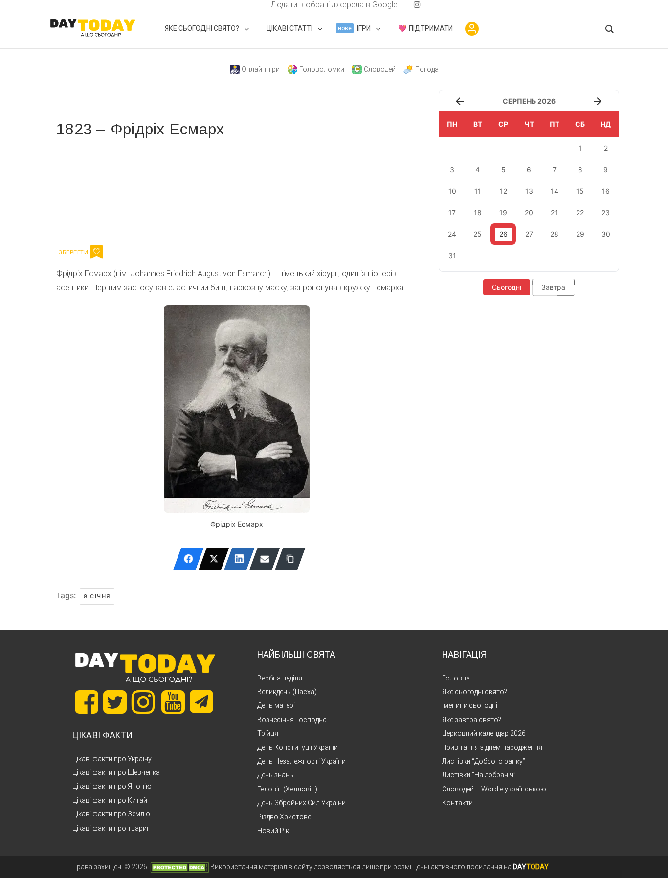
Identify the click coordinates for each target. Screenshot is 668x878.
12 (503, 191)
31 (452, 255)
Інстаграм (160, 189)
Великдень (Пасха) (287, 692)
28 (554, 234)
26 (503, 234)
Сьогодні (506, 287)
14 (554, 191)
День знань (275, 775)
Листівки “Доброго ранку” (483, 761)
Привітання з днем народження (492, 747)
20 (529, 212)
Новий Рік (273, 830)
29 (580, 234)
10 (452, 191)
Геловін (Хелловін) (287, 789)
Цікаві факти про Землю (111, 814)
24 (452, 234)
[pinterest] (401, 4)
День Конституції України (297, 747)
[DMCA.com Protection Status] (179, 867)
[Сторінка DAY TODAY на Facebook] (86, 702)
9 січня (97, 596)
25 (477, 234)
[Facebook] (188, 559)
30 (605, 234)
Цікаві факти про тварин (111, 828)
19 (503, 212)
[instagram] (417, 4)
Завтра (553, 287)
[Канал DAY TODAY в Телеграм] (201, 702)
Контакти (457, 803)
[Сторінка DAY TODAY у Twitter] (115, 702)
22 (580, 212)
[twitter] (251, 4)
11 (477, 191)
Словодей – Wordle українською (494, 789)
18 (478, 212)
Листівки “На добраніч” (479, 775)
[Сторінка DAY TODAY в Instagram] (143, 702)
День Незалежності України (301, 761)
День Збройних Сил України (301, 803)
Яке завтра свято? (471, 720)
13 (529, 191)
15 (580, 191)
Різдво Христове (284, 817)
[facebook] (259, 4)
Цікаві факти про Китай (109, 800)
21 (554, 212)
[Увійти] (472, 28)
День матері (276, 705)
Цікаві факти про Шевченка (116, 772)
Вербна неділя (279, 678)
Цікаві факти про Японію (112, 786)
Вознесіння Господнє (292, 720)
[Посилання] (290, 559)
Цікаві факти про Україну (112, 759)
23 (605, 212)
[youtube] (409, 4)
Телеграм (92, 189)
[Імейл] (264, 559)
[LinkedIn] (239, 559)
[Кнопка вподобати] (96, 252)
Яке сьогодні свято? (474, 692)
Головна (456, 678)
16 (606, 191)
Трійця (267, 733)
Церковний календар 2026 (484, 733)
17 (452, 212)
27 (529, 234)
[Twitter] (214, 559)
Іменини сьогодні (469, 705)
